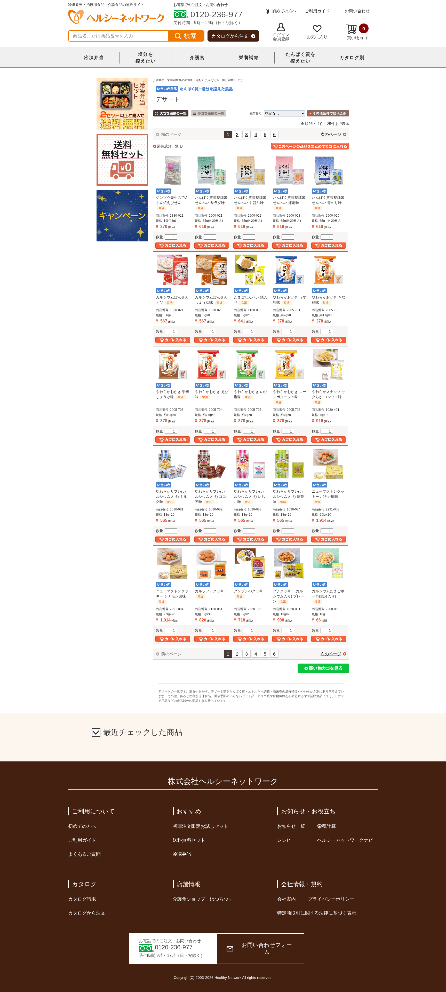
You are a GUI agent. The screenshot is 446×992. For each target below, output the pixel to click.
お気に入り (317, 37)
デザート (243, 80)
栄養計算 (326, 826)
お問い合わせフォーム (267, 948)
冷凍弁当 (94, 57)
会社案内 (286, 899)
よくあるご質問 (84, 854)
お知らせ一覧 (291, 826)
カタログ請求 (82, 899)
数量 (159, 237)
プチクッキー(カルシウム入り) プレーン (288, 596)
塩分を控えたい (146, 58)
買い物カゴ (357, 33)
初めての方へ (284, 11)
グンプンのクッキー (250, 591)
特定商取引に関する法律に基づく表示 (316, 913)
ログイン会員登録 (281, 37)
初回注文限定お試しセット (200, 826)
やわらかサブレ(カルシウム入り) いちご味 (249, 496)
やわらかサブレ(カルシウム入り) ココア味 (210, 496)
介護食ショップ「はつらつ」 (203, 899)
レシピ (284, 840)
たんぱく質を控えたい (300, 58)
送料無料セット (189, 840)
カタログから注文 (230, 36)
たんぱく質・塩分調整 (219, 80)
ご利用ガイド (317, 11)
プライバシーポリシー (331, 899)
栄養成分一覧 (168, 146)
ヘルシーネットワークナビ (345, 840)
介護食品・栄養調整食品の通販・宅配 (177, 80)
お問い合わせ (357, 11)
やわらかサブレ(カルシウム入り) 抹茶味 (288, 496)
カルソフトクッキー (211, 591)
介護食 (197, 57)
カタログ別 (352, 57)
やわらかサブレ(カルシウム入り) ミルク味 (171, 496)
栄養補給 (249, 57)
